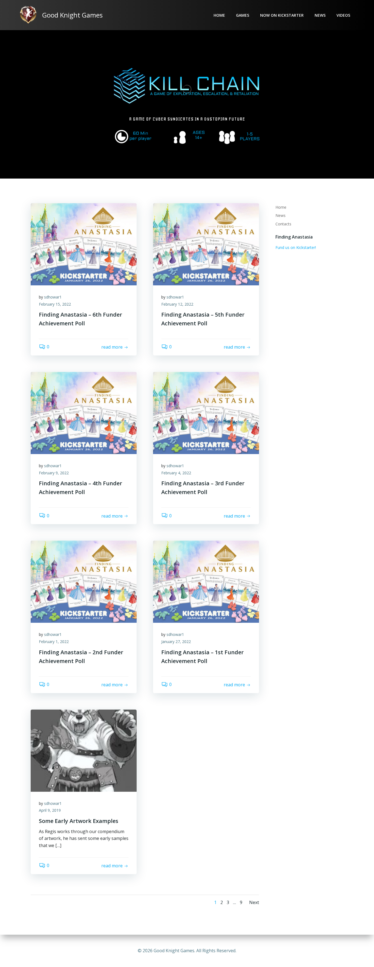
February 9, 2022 (54, 472)
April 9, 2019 (50, 810)
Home (219, 15)
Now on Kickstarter (282, 15)
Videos (343, 15)
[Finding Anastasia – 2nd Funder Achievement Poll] (84, 581)
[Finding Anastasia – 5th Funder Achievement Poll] (206, 244)
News (320, 15)
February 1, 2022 (54, 641)
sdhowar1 (53, 297)
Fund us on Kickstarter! (295, 247)
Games (242, 15)
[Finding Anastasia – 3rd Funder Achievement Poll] (206, 412)
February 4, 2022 (176, 472)
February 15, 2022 (55, 304)
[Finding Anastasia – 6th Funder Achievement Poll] (84, 244)
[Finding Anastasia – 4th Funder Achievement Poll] (84, 412)
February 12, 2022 (177, 304)
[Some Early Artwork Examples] (84, 750)
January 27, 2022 (176, 641)
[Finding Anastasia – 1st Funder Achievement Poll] (206, 581)
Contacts (283, 223)
